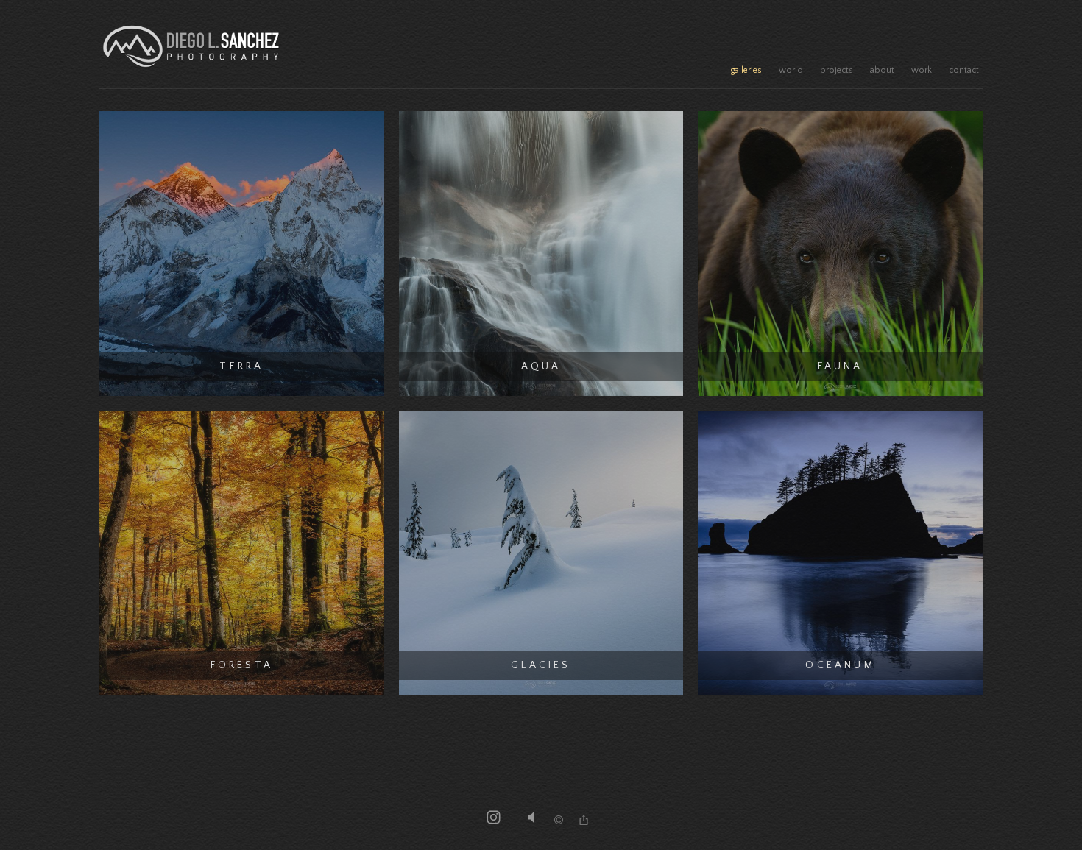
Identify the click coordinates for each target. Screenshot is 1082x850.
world (791, 70)
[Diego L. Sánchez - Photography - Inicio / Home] (191, 45)
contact (964, 70)
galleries (746, 70)
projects (836, 70)
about (882, 70)
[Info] (558, 821)
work (921, 70)
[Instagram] (493, 819)
